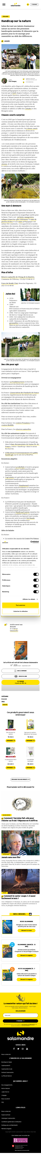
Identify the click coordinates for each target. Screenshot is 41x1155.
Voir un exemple (20, 1010)
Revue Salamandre (14, 630)
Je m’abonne (20, 682)
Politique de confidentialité (9, 1125)
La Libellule (20, 467)
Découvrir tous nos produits (20, 779)
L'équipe (3, 1095)
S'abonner (34, 4)
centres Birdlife (7, 425)
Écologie (5, 16)
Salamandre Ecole (6, 1069)
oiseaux (4, 164)
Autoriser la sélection (20, 611)
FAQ (2, 1102)
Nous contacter (6, 1054)
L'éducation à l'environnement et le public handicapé (21, 454)
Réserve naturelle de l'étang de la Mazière (17, 277)
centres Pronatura (23, 423)
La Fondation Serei (17, 382)
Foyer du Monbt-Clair (9, 283)
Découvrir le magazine (26, 955)
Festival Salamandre (7, 1072)
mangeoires (29, 217)
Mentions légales (6, 1128)
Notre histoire (5, 1088)
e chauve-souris (31, 128)
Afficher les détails (29, 599)
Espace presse (5, 1115)
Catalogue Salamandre (8, 1118)
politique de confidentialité (28, 1024)
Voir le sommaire (22, 671)
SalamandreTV (5, 1065)
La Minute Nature (6, 1076)
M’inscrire (19, 1021)
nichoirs (20, 217)
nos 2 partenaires (14, 551)
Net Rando (30, 518)
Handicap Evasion (22, 512)
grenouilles (13, 323)
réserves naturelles (23, 429)
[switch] (36, 580)
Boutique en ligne (6, 1062)
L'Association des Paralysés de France (24, 392)
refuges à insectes (8, 219)
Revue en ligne (23, 676)
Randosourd (24, 485)
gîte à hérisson (22, 219)
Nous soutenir (5, 1099)
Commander (9, 740)
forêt (14, 93)
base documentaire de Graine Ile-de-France (22, 445)
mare (20, 221)
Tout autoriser (20, 605)
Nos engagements (6, 1085)
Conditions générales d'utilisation (11, 1122)
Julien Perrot (5, 1092)
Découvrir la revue (26, 930)
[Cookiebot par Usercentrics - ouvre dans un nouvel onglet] (30, 542)
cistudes (28, 108)
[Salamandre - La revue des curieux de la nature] (15, 4)
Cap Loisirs (9, 477)
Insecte (5, 704)
